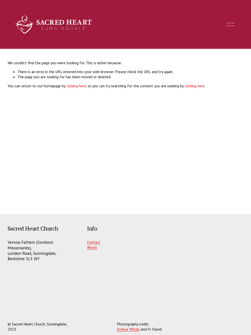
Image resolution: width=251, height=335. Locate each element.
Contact (93, 242)
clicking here (76, 85)
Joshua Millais (128, 329)
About (92, 247)
